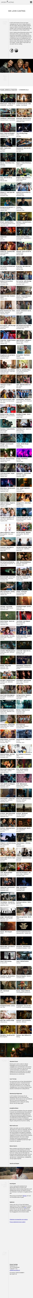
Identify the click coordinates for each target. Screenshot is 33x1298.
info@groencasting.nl (15, 1270)
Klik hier (25, 1195)
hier (25, 1207)
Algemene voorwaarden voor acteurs (19, 1219)
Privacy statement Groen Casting (17, 1222)
